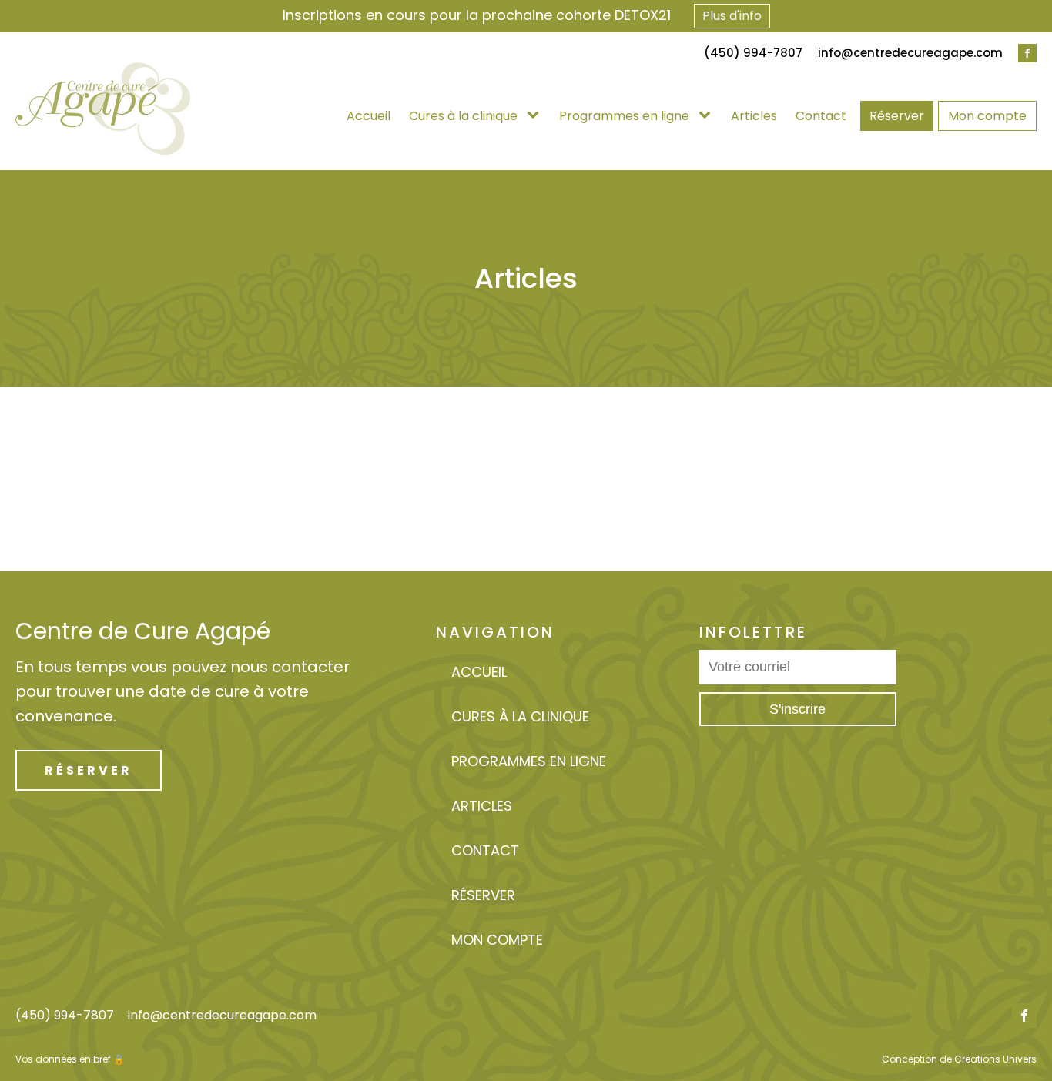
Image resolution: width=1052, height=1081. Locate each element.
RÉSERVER (88, 770)
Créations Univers (995, 1059)
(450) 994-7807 (64, 1015)
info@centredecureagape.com (910, 53)
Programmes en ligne (624, 116)
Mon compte (987, 116)
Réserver (896, 116)
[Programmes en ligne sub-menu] (708, 116)
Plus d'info (732, 16)
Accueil (368, 116)
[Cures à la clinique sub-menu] (536, 116)
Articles (754, 116)
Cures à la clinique (463, 116)
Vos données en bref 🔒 (70, 1059)
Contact (821, 116)
